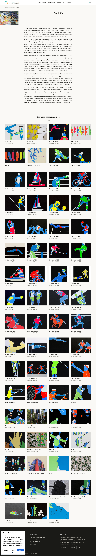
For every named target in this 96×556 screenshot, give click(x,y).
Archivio (44, 2)
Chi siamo (59, 2)
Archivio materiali (11, 7)
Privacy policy (26, 553)
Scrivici (34, 544)
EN (89, 2)
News (64, 2)
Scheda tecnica (51, 2)
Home (39, 2)
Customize (6, 550)
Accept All (20, 550)
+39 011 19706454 (37, 541)
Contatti (69, 2)
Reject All (13, 550)
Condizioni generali (34, 553)
